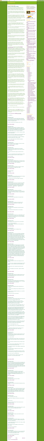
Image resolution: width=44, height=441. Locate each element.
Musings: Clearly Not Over (31, 94)
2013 (28, 71)
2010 (28, 109)
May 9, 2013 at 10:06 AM (11, 140)
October (29, 74)
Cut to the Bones (29, 115)
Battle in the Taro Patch (30, 117)
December (29, 72)
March (29, 104)
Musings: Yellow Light (31, 89)
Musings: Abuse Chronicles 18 (32, 82)
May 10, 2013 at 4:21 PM (11, 410)
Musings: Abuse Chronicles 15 (32, 98)
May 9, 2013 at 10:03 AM (11, 124)
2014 (28, 70)
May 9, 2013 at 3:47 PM (11, 230)
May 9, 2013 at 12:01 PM (11, 179)
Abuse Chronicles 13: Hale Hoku (31, 38)
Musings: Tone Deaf (30, 92)
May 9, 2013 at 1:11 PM (11, 211)
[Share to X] (19, 113)
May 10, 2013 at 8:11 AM (11, 393)
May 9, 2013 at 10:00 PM (11, 375)
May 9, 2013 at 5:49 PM (11, 277)
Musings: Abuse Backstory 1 (31, 88)
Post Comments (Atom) (14, 439)
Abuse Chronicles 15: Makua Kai (31, 30)
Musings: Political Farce (31, 99)
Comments (29, 64)
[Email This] (17, 113)
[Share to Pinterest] (20, 113)
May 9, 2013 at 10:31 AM (11, 157)
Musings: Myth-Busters (31, 84)
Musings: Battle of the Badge (31, 83)
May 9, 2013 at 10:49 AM (11, 163)
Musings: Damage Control (31, 86)
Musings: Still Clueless (31, 93)
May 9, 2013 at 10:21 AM (11, 145)
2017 (28, 67)
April (29, 103)
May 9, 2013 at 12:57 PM (11, 204)
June (29, 78)
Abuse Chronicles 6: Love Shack (31, 47)
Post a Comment (10, 436)
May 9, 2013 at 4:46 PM (11, 241)
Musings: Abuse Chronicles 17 (32, 87)
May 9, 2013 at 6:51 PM (11, 295)
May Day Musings (30, 102)
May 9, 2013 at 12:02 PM (11, 187)
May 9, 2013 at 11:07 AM (11, 168)
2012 (28, 107)
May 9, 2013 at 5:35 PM (11, 257)
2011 (28, 108)
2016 (28, 68)
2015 (28, 69)
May (28, 79)
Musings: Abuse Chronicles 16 (32, 97)
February (29, 105)
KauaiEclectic (11, 2)
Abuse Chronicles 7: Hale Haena (31, 46)
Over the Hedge (29, 116)
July (28, 77)
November (29, 73)
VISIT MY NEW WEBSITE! (30, 60)
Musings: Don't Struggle (31, 85)
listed (18, 109)
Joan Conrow (33, 11)
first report (9, 99)
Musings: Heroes (30, 90)
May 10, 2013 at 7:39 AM (11, 385)
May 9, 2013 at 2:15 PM (11, 218)
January (29, 106)
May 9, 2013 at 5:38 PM (11, 271)
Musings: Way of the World (31, 91)
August (29, 76)
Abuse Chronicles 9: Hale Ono (31, 43)
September (29, 75)
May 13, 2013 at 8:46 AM (11, 435)
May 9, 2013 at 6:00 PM (11, 283)
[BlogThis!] (18, 113)
